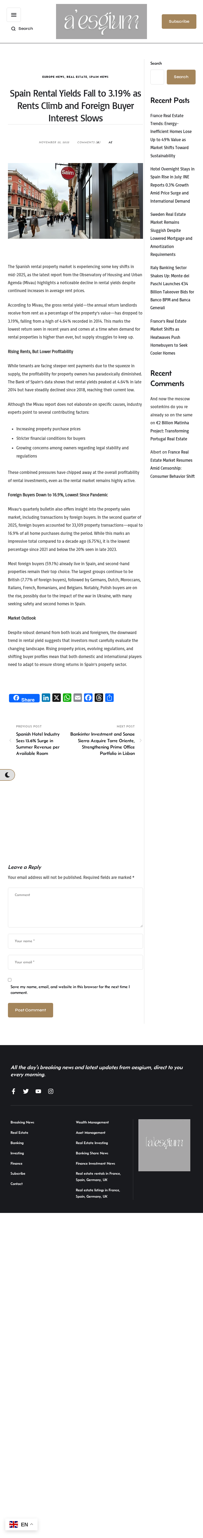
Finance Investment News (95, 1163)
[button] (14, 15)
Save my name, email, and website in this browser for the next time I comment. (70, 989)
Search (156, 63)
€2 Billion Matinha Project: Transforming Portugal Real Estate (169, 430)
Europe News (53, 76)
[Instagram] (51, 1091)
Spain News (99, 76)
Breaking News (22, 1122)
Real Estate (77, 76)
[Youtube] (38, 1091)
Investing (17, 1153)
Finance (16, 1163)
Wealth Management (92, 1122)
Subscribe (18, 1173)
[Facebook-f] (13, 1091)
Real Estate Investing (92, 1143)
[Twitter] (26, 1091)
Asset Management (90, 1132)
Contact (17, 1184)
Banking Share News (92, 1153)
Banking (17, 1143)
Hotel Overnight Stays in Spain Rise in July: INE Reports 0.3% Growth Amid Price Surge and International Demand (172, 185)
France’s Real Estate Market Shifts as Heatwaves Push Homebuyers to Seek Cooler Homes (169, 337)
